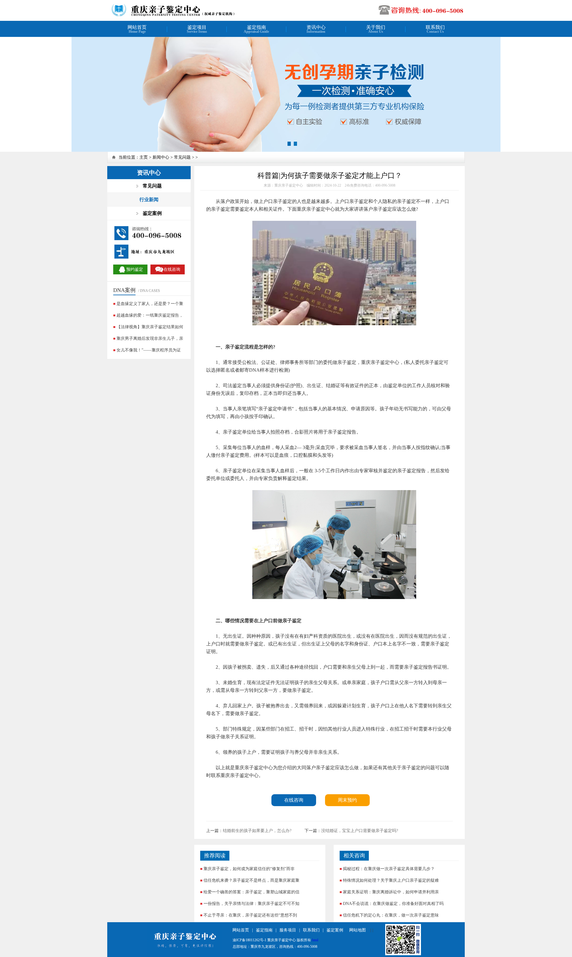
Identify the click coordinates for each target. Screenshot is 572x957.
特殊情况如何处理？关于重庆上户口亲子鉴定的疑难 (391, 880)
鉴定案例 (335, 930)
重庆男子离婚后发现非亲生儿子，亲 (149, 338)
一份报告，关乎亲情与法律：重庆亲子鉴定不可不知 (251, 903)
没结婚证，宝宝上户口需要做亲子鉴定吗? (359, 830)
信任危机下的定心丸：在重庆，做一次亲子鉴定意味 (391, 915)
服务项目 (287, 930)
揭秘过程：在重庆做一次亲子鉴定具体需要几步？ (389, 869)
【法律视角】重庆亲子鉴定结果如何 (149, 327)
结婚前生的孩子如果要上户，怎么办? (257, 830)
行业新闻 (148, 199)
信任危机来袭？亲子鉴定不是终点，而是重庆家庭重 (251, 880)
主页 (143, 157)
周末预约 (347, 800)
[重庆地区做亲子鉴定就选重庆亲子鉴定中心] (186, 15)
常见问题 (182, 157)
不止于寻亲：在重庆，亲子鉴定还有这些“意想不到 (250, 915)
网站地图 (357, 930)
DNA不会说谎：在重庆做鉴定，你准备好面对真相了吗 (393, 903)
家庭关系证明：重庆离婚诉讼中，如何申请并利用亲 (391, 892)
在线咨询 (293, 800)
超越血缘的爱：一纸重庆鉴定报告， (149, 315)
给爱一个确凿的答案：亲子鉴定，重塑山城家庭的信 (251, 892)
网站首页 (240, 930)
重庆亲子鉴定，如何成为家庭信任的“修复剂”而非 (249, 869)
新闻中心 (161, 157)
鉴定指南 (264, 930)
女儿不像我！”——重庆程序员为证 (148, 350)
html (315, 940)
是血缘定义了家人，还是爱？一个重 (149, 303)
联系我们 (311, 930)
